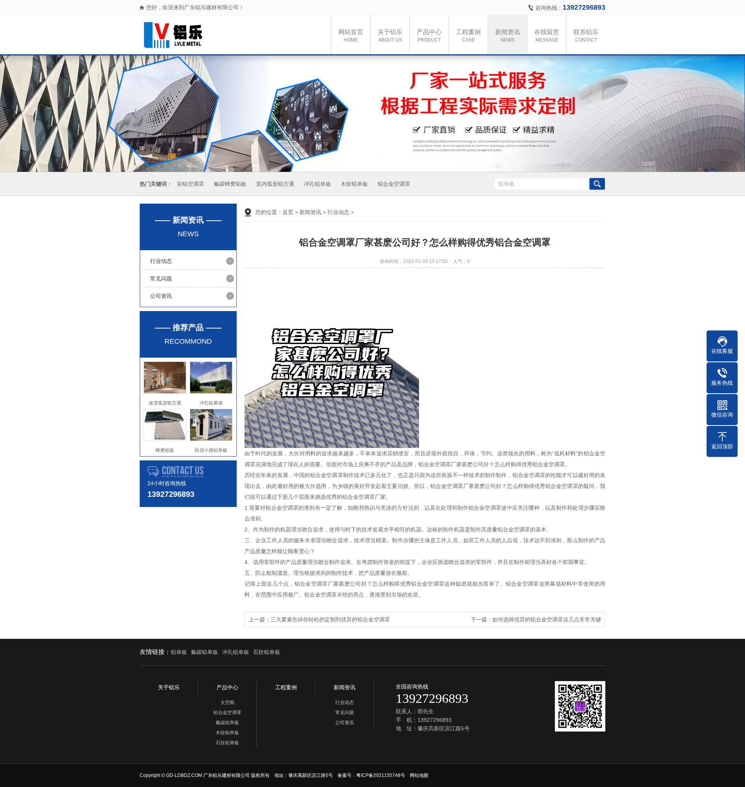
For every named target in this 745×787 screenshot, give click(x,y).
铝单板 (179, 652)
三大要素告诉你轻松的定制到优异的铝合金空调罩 (330, 619)
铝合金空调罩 (394, 184)
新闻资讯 (507, 36)
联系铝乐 (585, 36)
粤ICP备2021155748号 (380, 775)
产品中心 (429, 36)
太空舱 (227, 702)
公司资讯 (161, 296)
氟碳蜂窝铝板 (230, 184)
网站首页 (350, 36)
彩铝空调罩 (190, 184)
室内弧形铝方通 (275, 184)
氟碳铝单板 (204, 652)
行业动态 (161, 261)
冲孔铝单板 (317, 184)
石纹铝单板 (266, 652)
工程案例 (468, 36)
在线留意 (546, 36)
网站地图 (419, 775)
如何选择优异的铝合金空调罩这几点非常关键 (546, 619)
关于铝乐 (390, 36)
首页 (287, 212)
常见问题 (161, 278)
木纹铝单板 (354, 184)
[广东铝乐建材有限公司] (221, 34)
